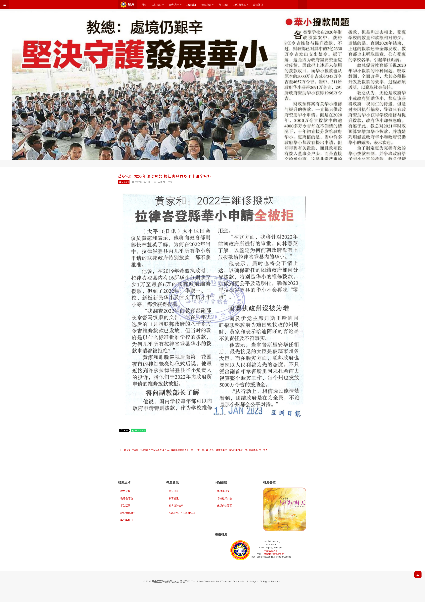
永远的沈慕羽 (224, 505)
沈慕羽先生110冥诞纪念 (182, 512)
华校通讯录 (223, 491)
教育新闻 (191, 4)
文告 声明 (174, 4)
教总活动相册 (127, 512)
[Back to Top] (418, 574)
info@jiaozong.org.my (274, 553)
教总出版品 (239, 4)
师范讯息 (174, 491)
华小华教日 (126, 520)
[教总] (127, 4)
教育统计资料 (176, 505)
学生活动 (125, 505)
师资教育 (206, 4)
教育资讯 (174, 498)
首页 (144, 4)
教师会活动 (126, 498)
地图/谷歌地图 (271, 550)
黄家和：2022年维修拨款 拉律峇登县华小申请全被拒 (164, 176)
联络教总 (258, 4)
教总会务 (125, 491)
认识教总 (157, 4)
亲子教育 (223, 4)
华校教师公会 (224, 498)
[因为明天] (284, 509)
